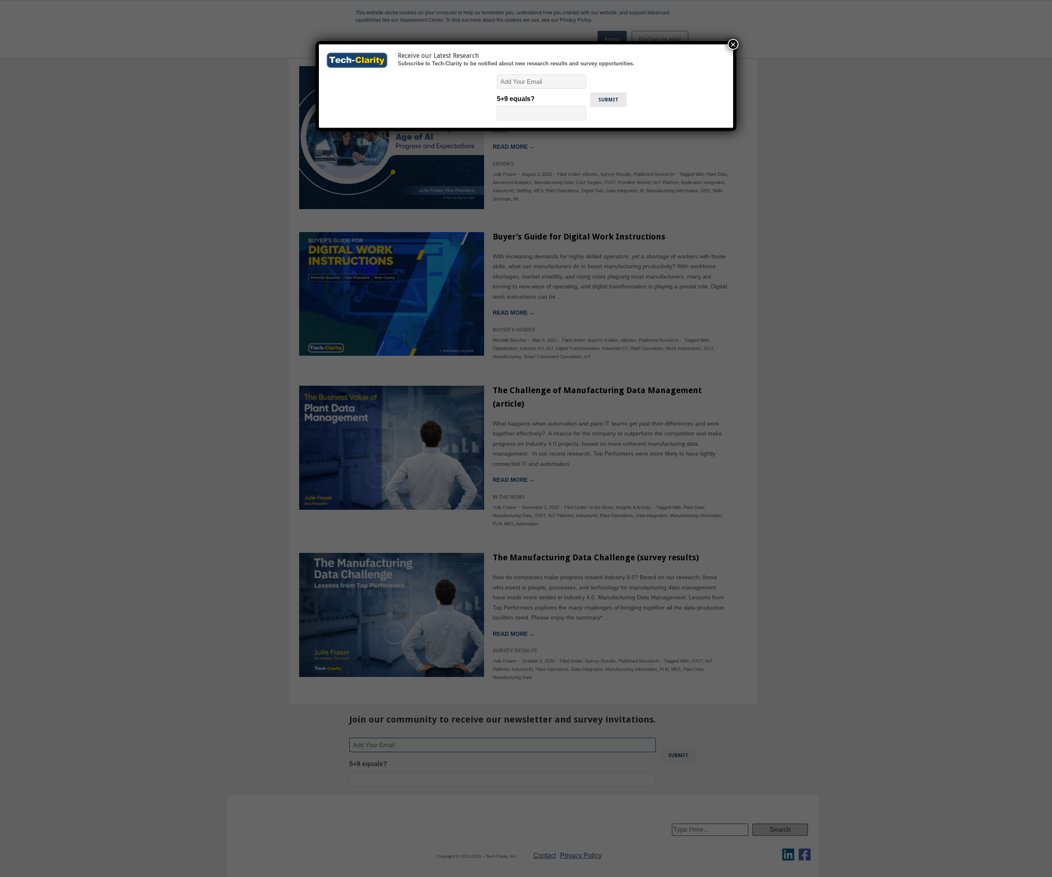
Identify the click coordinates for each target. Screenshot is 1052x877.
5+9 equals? (516, 98)
